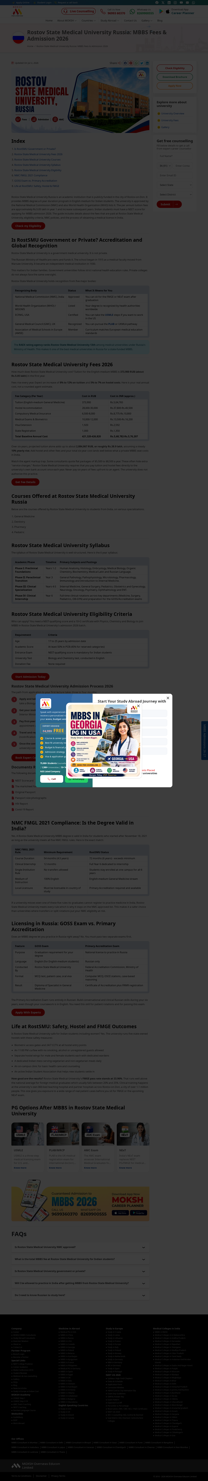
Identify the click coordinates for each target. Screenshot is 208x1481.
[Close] (138, 706)
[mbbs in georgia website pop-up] (104, 741)
